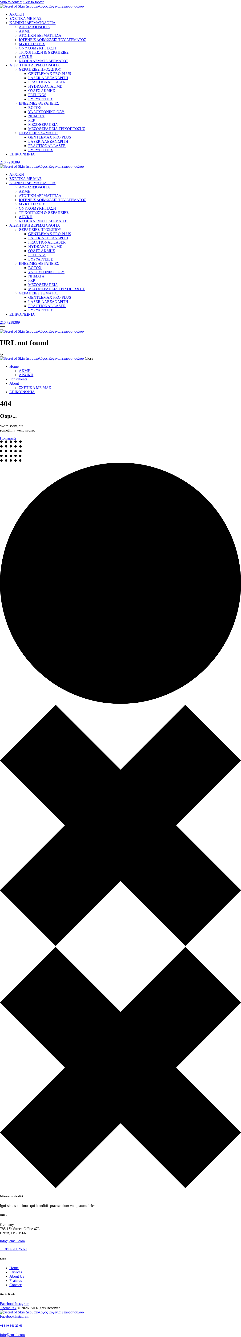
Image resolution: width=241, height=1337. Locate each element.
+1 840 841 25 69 (13, 1249)
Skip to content (11, 2)
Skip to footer (33, 2)
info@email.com (12, 1241)
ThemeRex (8, 1308)
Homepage (8, 438)
